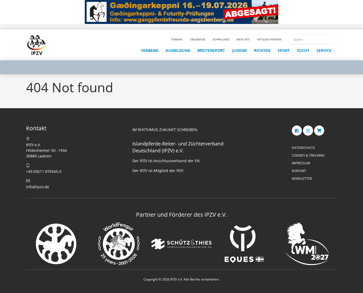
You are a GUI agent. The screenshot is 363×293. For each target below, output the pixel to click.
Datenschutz (303, 147)
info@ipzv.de (37, 186)
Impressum (301, 163)
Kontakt (299, 171)
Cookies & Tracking (308, 155)
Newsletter (302, 178)
